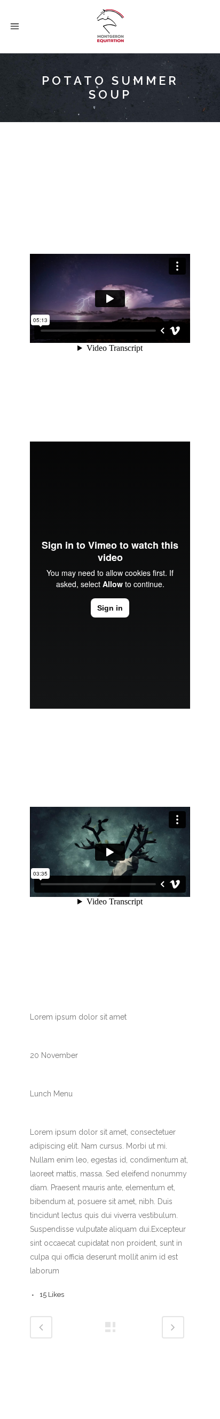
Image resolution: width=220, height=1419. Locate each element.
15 (52, 1294)
